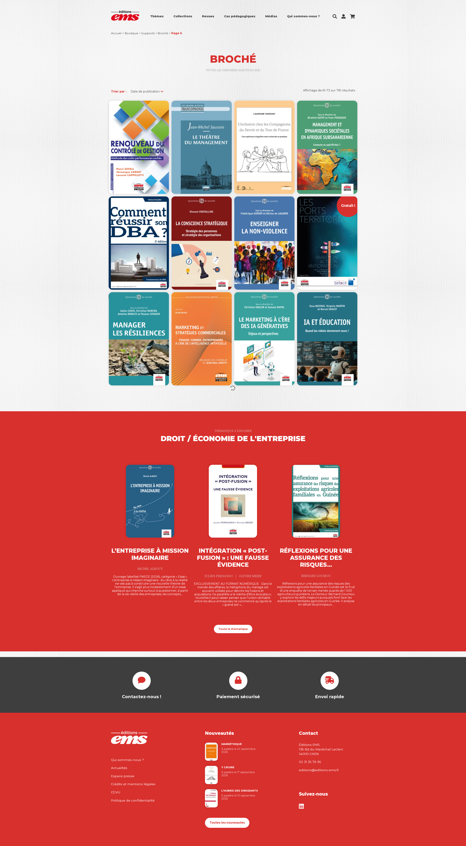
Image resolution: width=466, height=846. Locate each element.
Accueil (116, 33)
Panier (352, 16)
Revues (208, 16)
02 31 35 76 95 (310, 762)
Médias (271, 16)
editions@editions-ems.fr (319, 770)
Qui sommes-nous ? (303, 16)
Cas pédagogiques (239, 16)
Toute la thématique (233, 629)
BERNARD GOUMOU (316, 576)
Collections (182, 16)
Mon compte (343, 16)
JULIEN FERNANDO (219, 576)
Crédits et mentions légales (133, 784)
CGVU (115, 792)
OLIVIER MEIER (250, 576)
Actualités (119, 768)
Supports (148, 33)
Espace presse (122, 776)
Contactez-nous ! (141, 696)
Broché (163, 33)
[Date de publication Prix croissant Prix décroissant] (145, 91)
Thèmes (157, 16)
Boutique (131, 33)
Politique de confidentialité (133, 800)
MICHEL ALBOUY (150, 569)
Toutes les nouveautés (227, 822)
